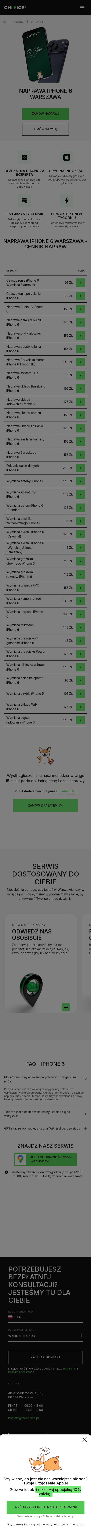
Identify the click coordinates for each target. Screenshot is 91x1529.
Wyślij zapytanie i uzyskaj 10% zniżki (45, 1507)
